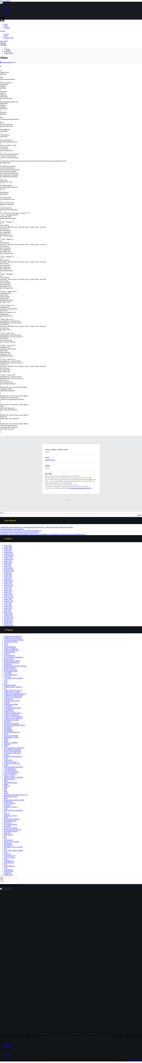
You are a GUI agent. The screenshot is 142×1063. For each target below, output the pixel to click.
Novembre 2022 (9, 597)
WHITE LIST (8, 875)
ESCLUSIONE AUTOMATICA (14, 748)
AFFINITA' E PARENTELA (13, 638)
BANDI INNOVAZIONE (12, 661)
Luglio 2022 (7, 604)
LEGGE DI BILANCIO (11, 772)
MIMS (6, 784)
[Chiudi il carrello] (1, 3)
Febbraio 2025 (8, 568)
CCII (5, 680)
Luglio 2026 (7, 545)
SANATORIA (8, 840)
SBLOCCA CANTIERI (11, 842)
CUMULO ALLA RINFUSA (13, 718)
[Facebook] (1, 19)
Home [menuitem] (6, 6)
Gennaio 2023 (8, 596)
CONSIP (6, 702)
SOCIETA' (7, 854)
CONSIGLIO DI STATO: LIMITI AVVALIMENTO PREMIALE (20, 531)
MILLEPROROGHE (10, 782)
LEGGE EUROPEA (10, 774)
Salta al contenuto (5, 1)
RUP (5, 838)
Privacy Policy (8, 1044)
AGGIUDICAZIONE (11, 642)
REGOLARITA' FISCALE (12, 829)
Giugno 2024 (8, 575)
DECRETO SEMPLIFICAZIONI (14, 725)
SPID (5, 859)
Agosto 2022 (8, 603)
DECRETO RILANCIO (11, 723)
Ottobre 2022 (8, 599)
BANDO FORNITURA (11, 662)
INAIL (6, 765)
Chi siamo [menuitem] (7, 9)
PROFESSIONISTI (10, 821)
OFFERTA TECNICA (11, 807)
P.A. (5, 812)
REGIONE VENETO (11, 828)
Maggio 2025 (8, 563)
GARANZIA (8, 760)
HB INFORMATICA (135, 1060)
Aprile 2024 (7, 578)
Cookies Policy (8, 1046)
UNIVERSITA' (9, 871)
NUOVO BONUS (9, 803)
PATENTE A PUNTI (10, 816)
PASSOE (7, 814)
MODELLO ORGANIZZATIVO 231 (16, 795)
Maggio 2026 (8, 549)
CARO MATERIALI (10, 675)
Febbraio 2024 (8, 580)
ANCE (6, 645)
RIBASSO (7, 833)
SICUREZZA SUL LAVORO (13, 847)
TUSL (6, 868)
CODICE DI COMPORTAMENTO (15, 694)
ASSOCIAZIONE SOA (11, 650)
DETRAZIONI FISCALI (12, 732)
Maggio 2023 (8, 590)
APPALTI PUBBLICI (11, 648)
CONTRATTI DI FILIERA (12, 708)
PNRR (6, 817)
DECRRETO (8, 727)
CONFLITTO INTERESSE (12, 697)
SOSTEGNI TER (9, 856)
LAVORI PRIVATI (10, 769)
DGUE (6, 734)
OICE (6, 809)
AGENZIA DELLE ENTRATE (14, 640)
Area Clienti (3, 41)
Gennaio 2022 (8, 615)
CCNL (6, 682)
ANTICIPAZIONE (10, 647)
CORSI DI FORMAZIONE (12, 713)
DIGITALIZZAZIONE (11, 735)
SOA (5, 849)
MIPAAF (7, 786)
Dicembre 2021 (8, 616)
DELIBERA (8, 729)
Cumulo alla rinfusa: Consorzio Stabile (12, 529)
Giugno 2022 (8, 606)
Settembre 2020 (8, 625)
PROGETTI (7, 822)
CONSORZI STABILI (11, 704)
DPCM (6, 739)
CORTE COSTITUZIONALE (13, 716)
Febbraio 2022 (8, 613)
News (5, 1057)
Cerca (2, 512)
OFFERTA (7, 805)
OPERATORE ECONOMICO (13, 810)
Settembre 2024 (8, 571)
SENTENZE (8, 843)
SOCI (5, 852)
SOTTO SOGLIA (9, 857)
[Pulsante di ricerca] (1, 880)
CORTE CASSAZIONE (11, 715)
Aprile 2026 (7, 550)
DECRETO (7, 722)
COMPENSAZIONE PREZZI (13, 695)
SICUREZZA (8, 845)
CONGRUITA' (8, 699)
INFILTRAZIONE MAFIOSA (13, 767)
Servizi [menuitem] (6, 8)
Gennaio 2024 (8, 582)
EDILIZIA (7, 744)
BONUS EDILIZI (9, 668)
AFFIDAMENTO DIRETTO (13, 636)
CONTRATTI (8, 706)
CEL (5, 683)
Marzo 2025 (7, 566)
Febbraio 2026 (8, 552)
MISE (6, 788)
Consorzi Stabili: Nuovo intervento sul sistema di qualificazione (19, 532)
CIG (5, 688)
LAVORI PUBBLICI (10, 770)
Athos (73, 500)
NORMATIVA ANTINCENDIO (14, 800)
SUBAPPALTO (9, 861)
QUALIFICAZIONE (10, 824)
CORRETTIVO (9, 711)
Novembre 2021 (9, 618)
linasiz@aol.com (50, 460)
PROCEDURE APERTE (12, 819)
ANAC (6, 643)
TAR (5, 864)
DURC (6, 741)
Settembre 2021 (8, 622)
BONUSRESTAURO (11, 671)
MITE (6, 791)
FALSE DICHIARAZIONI (12, 751)
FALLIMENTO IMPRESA (12, 749)
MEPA (6, 781)
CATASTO (7, 676)
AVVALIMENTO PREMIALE (13, 657)
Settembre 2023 (8, 585)
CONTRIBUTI (8, 709)
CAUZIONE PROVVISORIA (13, 678)
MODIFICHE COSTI (10, 796)
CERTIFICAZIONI (10, 685)
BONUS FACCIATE (10, 669)
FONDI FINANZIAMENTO (13, 756)
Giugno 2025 (8, 561)
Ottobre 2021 (8, 620)
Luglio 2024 (7, 573)
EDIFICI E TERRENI (11, 742)
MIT (5, 789)
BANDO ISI (8, 664)
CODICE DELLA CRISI (12, 692)
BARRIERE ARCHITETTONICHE (15, 666)
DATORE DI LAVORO (11, 720)
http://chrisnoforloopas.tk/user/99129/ (80, 488)
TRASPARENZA (9, 866)
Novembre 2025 (9, 556)
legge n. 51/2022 (9, 775)
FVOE (6, 758)
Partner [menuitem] (6, 15)
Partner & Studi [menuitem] (8, 38)
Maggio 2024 (8, 576)
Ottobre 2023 (8, 583)
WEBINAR (7, 873)
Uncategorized (8, 53)
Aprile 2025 (7, 564)
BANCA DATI (8, 659)
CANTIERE (8, 673)
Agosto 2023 (8, 587)
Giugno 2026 (8, 547)
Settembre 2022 (8, 601)
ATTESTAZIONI (9, 652)
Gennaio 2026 (8, 554)
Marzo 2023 (7, 592)
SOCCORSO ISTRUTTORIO (13, 850)
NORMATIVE (8, 802)
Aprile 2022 (7, 610)
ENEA (6, 746)
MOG (6, 798)
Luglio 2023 (7, 589)
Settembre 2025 (8, 559)
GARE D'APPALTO (10, 762)
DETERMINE (8, 730)
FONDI (6, 755)
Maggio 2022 (8, 608)
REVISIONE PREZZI (11, 831)
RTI (5, 836)
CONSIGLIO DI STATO (12, 701)
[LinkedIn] (3, 19)
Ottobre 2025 (8, 557)
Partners (6, 1055)
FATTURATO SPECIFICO (12, 753)
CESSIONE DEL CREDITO (13, 687)
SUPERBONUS (9, 862)
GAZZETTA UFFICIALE (12, 763)
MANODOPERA (9, 779)
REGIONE (7, 826)
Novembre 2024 (9, 570)
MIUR (6, 793)
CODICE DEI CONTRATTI (13, 690)
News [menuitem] (5, 13)
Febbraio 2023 (8, 594)
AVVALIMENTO (9, 655)
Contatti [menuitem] (6, 11)
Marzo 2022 (7, 611)
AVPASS (7, 654)
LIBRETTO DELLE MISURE (13, 777)
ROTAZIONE (8, 835)
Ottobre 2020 (8, 623)
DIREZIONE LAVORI (11, 737)
